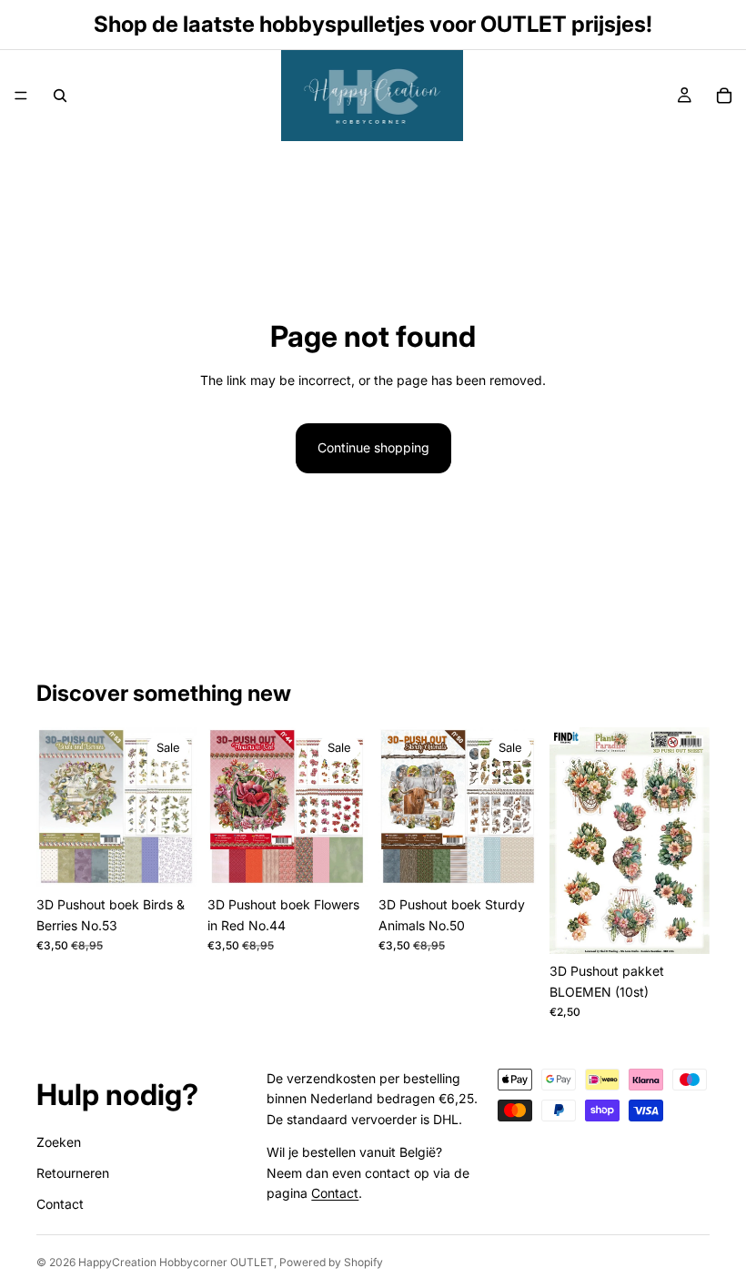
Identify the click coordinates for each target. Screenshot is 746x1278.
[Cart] (724, 96)
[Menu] (21, 96)
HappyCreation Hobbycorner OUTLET (176, 1262)
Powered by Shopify (331, 1262)
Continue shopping (373, 447)
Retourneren (72, 1173)
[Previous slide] (569, 841)
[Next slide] (690, 841)
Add (184, 859)
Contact (60, 1204)
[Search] (60, 96)
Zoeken (58, 1142)
